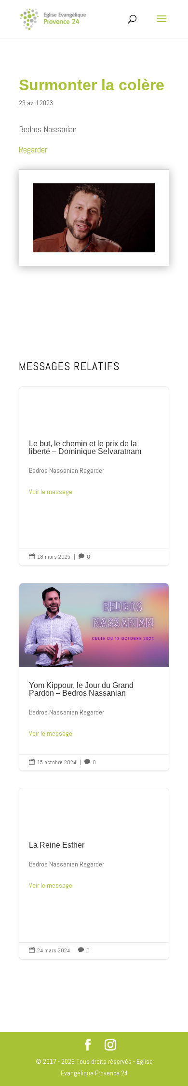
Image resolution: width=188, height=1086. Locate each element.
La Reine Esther (94, 873)
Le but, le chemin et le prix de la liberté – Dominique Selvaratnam (94, 476)
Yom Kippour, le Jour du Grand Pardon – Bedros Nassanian (94, 677)
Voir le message (50, 491)
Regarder (33, 149)
